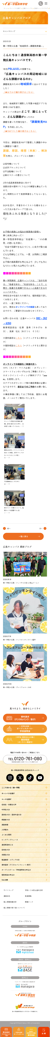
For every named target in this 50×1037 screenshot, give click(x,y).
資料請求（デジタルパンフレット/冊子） (17, 865)
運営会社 (7, 896)
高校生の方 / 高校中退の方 (11, 814)
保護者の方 (6, 819)
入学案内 (5, 829)
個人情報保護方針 (10, 902)
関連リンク (29, 902)
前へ (9, 528)
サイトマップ (8, 890)
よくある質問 (6, 834)
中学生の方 (6, 809)
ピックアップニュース (10, 840)
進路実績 (5, 824)
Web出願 (5, 880)
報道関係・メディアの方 (11, 860)
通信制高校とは (7, 845)
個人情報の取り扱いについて (14, 908)
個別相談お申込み (8, 875)
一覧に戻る (23, 536)
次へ (41, 528)
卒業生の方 (6, 855)
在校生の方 (6, 850)
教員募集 (28, 896)
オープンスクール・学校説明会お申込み (16, 870)
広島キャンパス (27, 8)
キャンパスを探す (15, 8)
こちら (19, 337)
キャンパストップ (9, 31)
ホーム (6, 8)
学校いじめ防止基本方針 (34, 890)
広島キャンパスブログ (41, 8)
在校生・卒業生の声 (9, 804)
